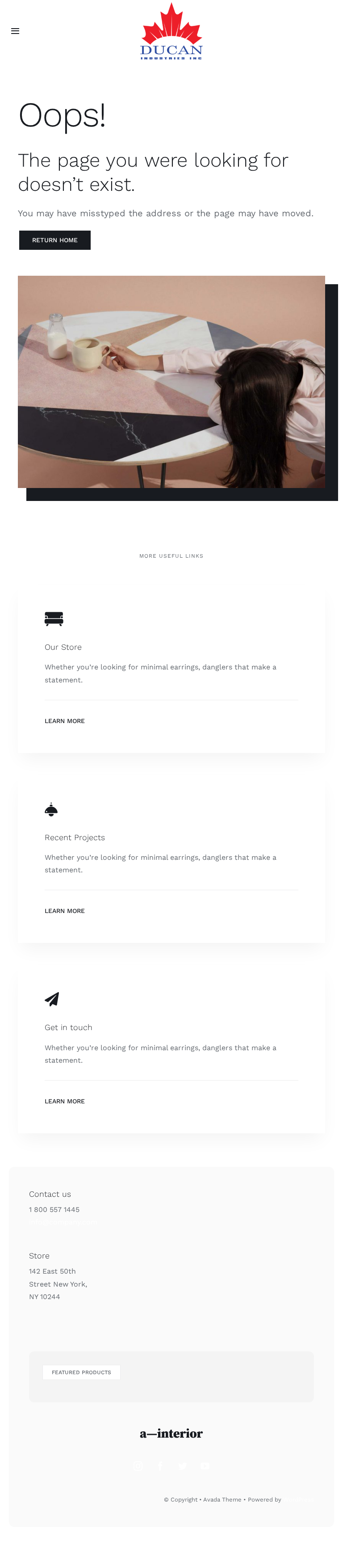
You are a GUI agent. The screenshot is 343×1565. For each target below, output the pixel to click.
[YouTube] (205, 1466)
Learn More (65, 720)
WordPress (298, 1499)
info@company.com (63, 1222)
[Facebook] (160, 1466)
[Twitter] (182, 1466)
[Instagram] (138, 1466)
